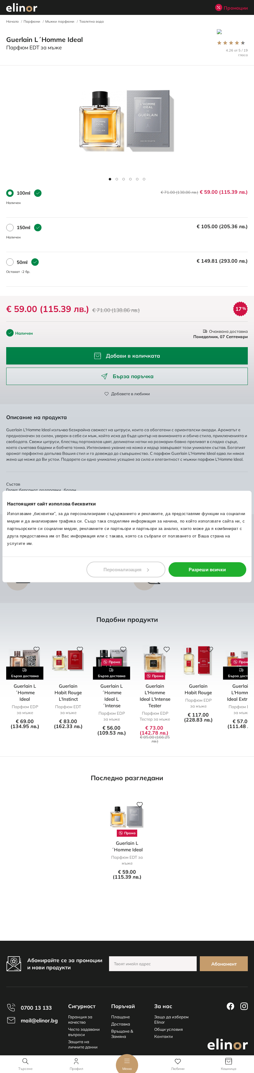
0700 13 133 (36, 1007)
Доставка (120, 1023)
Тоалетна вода (91, 21)
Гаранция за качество (80, 1019)
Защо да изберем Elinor (171, 1019)
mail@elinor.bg (39, 1020)
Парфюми (32, 21)
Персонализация (122, 569)
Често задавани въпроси (84, 1032)
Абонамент (224, 964)
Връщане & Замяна (122, 1034)
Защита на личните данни (83, 1044)
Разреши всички (207, 569)
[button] (110, 179)
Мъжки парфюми (59, 21)
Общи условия (168, 1029)
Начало (12, 21)
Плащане (120, 1016)
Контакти (163, 1036)
